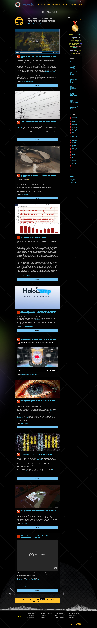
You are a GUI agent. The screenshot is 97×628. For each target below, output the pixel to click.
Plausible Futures (73, 180)
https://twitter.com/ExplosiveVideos (25, 581)
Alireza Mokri (21, 81)
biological (72, 85)
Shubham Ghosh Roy (76, 121)
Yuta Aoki (73, 143)
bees (71, 81)
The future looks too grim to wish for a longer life (33, 237)
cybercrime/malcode (74, 102)
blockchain (79, 39)
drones (71, 108)
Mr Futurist (72, 177)
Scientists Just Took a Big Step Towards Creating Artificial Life (37, 454)
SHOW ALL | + (71, 166)
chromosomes (40, 459)
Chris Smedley (74, 165)
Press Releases (79, 4)
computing (72, 96)
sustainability (74, 52)
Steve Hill (73, 154)
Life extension (77, 46)
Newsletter (68, 4)
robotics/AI (26, 81)
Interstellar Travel (79, 44)
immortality (74, 44)
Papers (56, 4)
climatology (72, 94)
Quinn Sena (74, 123)
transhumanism (73, 53)
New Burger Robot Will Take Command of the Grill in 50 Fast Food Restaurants (38, 176)
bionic (71, 86)
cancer (73, 40)
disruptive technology (74, 106)
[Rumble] (81, 624)
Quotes (72, 4)
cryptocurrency (76, 40)
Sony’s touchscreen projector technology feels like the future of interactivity (38, 511)
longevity (75, 48)
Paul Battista (74, 127)
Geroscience (72, 175)
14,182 (54, 599)
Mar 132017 (18, 57)
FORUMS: (56, 619)
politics (71, 49)
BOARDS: (70, 615)
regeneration (72, 50)
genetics (26, 423)
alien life (71, 73)
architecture (72, 75)
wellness (78, 53)
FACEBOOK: (28, 614)
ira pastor (72, 46)
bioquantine (78, 36)
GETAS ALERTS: (71, 614)
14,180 (46, 599)
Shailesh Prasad (75, 126)
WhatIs (18, 69)
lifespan (71, 47)
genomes (24, 465)
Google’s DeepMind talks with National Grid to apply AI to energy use (38, 122)
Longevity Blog (73, 176)
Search (80, 20)
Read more (37, 85)
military (26, 587)
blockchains (72, 90)
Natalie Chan (74, 151)
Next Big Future (73, 179)
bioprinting (72, 87)
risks (77, 50)
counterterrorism (73, 99)
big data (71, 82)
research (76, 50)
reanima (74, 49)
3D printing (72, 61)
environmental (34, 374)
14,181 (50, 599)
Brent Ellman (74, 155)
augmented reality (27, 326)
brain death (71, 40)
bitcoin (76, 39)
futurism (31, 326)
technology (78, 52)
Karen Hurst (74, 132)
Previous (22, 599)
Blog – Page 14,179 (48, 11)
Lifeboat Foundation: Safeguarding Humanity (24, 5)
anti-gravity (72, 74)
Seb (72, 157)
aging (70, 34)
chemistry (72, 93)
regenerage (78, 49)
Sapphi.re (32, 624)
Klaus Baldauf (22, 326)
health (72, 43)
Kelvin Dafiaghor (75, 130)
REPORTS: (42, 617)
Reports (53, 4)
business (71, 92)
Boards (45, 4)
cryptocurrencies (73, 101)
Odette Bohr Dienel (22, 374)
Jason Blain (74, 160)
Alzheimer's (74, 34)
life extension (31, 276)
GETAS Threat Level (19, 616)
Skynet (71, 69)
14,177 (34, 599)
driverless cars (73, 107)
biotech (78, 37)
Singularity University (74, 68)
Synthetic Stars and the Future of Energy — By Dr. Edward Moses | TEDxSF (38, 340)
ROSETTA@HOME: (29, 619)
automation (72, 80)
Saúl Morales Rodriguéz (74, 119)
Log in (30, 24)
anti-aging (79, 34)
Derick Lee (74, 145)
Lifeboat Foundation (22, 624)
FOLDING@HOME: (57, 617)
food (25, 194)
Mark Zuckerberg (73, 71)
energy (31, 374)
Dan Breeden (74, 124)
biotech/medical (27, 475)
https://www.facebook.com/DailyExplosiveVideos (28, 579)
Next (39, 601)
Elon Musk (72, 67)
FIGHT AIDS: (28, 617)
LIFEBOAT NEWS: (43, 614)
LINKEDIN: (56, 614)
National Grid (20, 127)
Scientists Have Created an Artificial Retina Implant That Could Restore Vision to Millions (37, 401)
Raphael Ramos (75, 149)
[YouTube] (79, 624)
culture (79, 40)
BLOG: (42, 615)
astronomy (27, 374)
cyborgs (71, 103)
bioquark (73, 37)
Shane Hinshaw (22, 423)
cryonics (71, 100)
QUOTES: (70, 619)
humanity (81, 43)
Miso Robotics (31, 190)
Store (75, 4)
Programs (49, 4)
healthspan (76, 43)
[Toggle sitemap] (79, 1)
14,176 (31, 599)
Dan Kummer (74, 136)
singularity (80, 50)
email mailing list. (39, 319)
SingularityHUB (73, 182)
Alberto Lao (74, 146)
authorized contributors (37, 24)
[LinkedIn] (77, 624)
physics (37, 374)
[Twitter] (74, 624)
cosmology (72, 97)
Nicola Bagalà (22, 276)
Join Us (63, 4)
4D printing (72, 62)
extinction (75, 41)
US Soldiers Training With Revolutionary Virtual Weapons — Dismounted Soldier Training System (36, 536)
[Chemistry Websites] (75, 26)
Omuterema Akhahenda (74, 138)
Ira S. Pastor (74, 163)
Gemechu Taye (74, 129)
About (39, 4)
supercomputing (30, 81)
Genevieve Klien (75, 117)
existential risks (27, 276)
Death (80, 40)
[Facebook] (72, 624)
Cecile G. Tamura (75, 142)
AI (72, 34)
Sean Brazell (74, 152)
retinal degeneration (21, 419)
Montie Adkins (74, 162)
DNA (71, 65)
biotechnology (72, 39)
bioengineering (73, 83)
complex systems (73, 95)
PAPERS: (42, 619)
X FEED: (28, 615)
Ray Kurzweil (72, 66)
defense (71, 104)
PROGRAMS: (71, 617)
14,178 (38, 599)
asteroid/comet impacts (74, 76)
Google (70, 43)
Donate (60, 4)
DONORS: (56, 615)
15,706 (33, 601)
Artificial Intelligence (73, 36)
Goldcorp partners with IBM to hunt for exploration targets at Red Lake (38, 57)
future (78, 41)
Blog (42, 4)
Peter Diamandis (73, 64)
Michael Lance (74, 159)
